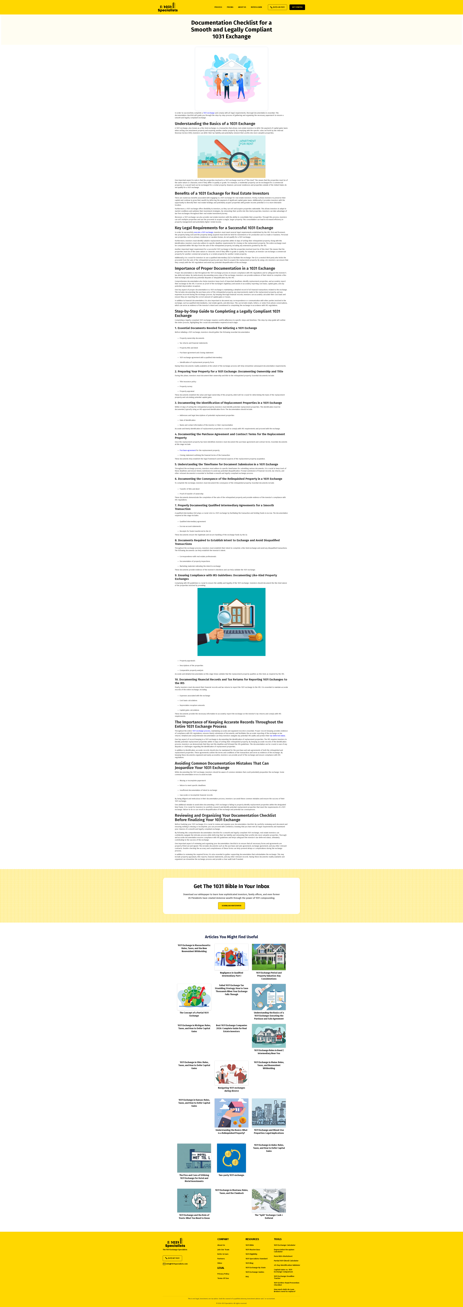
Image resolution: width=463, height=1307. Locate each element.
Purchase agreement (188, 450)
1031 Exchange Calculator (284, 1245)
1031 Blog (249, 1263)
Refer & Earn (222, 1254)
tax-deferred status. (278, 736)
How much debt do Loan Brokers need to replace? (285, 1290)
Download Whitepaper (231, 906)
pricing (230, 7)
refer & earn (256, 7)
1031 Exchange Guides (255, 1272)
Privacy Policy (223, 1274)
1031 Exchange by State (256, 1268)
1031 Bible (250, 1245)
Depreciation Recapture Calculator (284, 1251)
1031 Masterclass (253, 1250)
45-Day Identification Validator (287, 1265)
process (218, 7)
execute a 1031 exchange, (204, 232)
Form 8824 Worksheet (283, 1256)
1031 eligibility (251, 1254)
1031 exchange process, (201, 731)
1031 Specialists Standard (256, 1259)
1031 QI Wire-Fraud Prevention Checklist (286, 1284)
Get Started (297, 7)
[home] (168, 7)
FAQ (247, 1277)
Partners (221, 1259)
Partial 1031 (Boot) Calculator (286, 1261)
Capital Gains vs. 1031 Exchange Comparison (283, 1271)
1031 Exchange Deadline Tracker (284, 1277)
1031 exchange (209, 113)
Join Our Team (223, 1250)
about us (242, 7)
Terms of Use (223, 1278)
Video (219, 1263)
